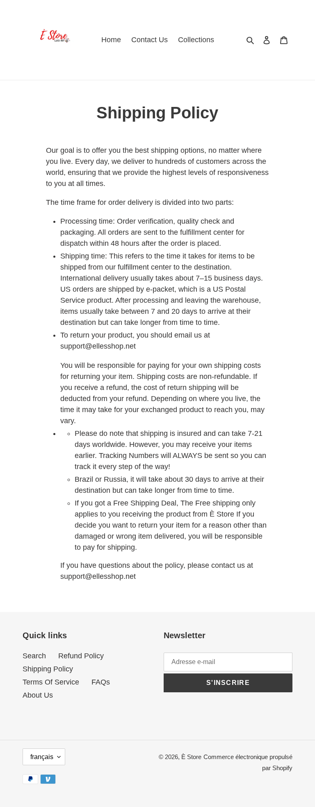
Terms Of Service (51, 682)
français (41, 756)
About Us (38, 695)
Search (34, 656)
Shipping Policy (48, 669)
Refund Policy (81, 656)
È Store (191, 756)
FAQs (100, 682)
